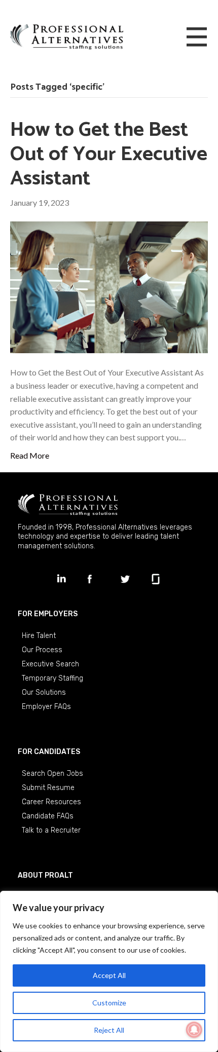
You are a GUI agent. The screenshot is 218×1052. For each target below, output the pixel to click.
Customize (109, 1002)
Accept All (109, 975)
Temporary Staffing (52, 678)
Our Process (42, 650)
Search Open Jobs (52, 773)
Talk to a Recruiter (51, 830)
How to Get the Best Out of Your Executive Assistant (108, 155)
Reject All (109, 1030)
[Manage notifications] (194, 1030)
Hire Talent (39, 635)
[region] (109, 971)
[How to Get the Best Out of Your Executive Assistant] (109, 286)
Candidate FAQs (48, 816)
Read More (29, 455)
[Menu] (196, 37)
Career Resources (51, 802)
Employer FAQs (46, 706)
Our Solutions (44, 692)
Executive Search (50, 664)
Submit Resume (48, 787)
